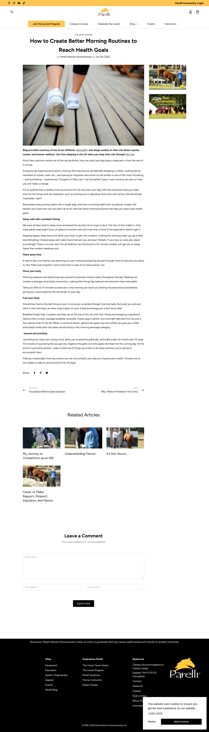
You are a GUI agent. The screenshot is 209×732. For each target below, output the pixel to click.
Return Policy (139, 700)
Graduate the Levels (109, 23)
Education (50, 670)
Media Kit (137, 686)
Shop (132, 23)
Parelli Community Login (189, 3)
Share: (26, 372)
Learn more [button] (155, 713)
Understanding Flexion (80, 454)
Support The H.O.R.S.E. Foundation (144, 674)
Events (151, 23)
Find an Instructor (92, 680)
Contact (137, 681)
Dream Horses (90, 684)
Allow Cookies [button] (181, 721)
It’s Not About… (117, 454)
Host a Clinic (139, 695)
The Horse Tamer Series (95, 665)
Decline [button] (152, 721)
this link (130, 154)
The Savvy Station (83, 35)
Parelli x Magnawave (56, 675)
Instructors (170, 23)
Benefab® (82, 150)
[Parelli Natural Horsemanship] (104, 12)
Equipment (51, 665)
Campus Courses (79, 23)
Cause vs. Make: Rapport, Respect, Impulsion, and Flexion (38, 496)
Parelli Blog (51, 689)
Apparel (49, 680)
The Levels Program (93, 670)
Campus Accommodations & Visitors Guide (148, 666)
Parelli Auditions (91, 675)
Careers (136, 691)
